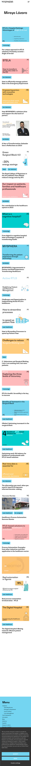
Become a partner (6, 727)
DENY (15, 758)
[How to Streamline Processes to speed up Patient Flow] (15, 322)
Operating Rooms (8, 707)
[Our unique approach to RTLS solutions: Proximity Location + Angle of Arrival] (15, 42)
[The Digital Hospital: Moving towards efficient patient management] (15, 621)
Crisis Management (9, 713)
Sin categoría (18, 513)
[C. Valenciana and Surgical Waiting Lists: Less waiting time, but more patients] (15, 353)
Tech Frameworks (6, 715)
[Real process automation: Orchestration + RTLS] (15, 590)
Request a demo (6, 725)
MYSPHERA (6, 139)
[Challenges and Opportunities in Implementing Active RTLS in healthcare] (15, 291)
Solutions (4, 705)
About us (4, 721)
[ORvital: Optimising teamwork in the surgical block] (15, 415)
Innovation (5, 717)
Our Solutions (7, 77)
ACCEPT (15, 754)
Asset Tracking (7, 711)
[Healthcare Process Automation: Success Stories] (15, 508)
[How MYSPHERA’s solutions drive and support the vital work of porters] (15, 104)
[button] (29, 2)
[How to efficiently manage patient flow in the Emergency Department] (15, 73)
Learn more (4, 747)
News (4, 169)
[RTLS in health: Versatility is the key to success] (15, 384)
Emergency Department (10, 709)
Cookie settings (15, 763)
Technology (6, 45)
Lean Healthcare (7, 327)
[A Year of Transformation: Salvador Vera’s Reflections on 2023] (15, 135)
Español (4, 723)
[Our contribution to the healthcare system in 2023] (15, 197)
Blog (3, 719)
